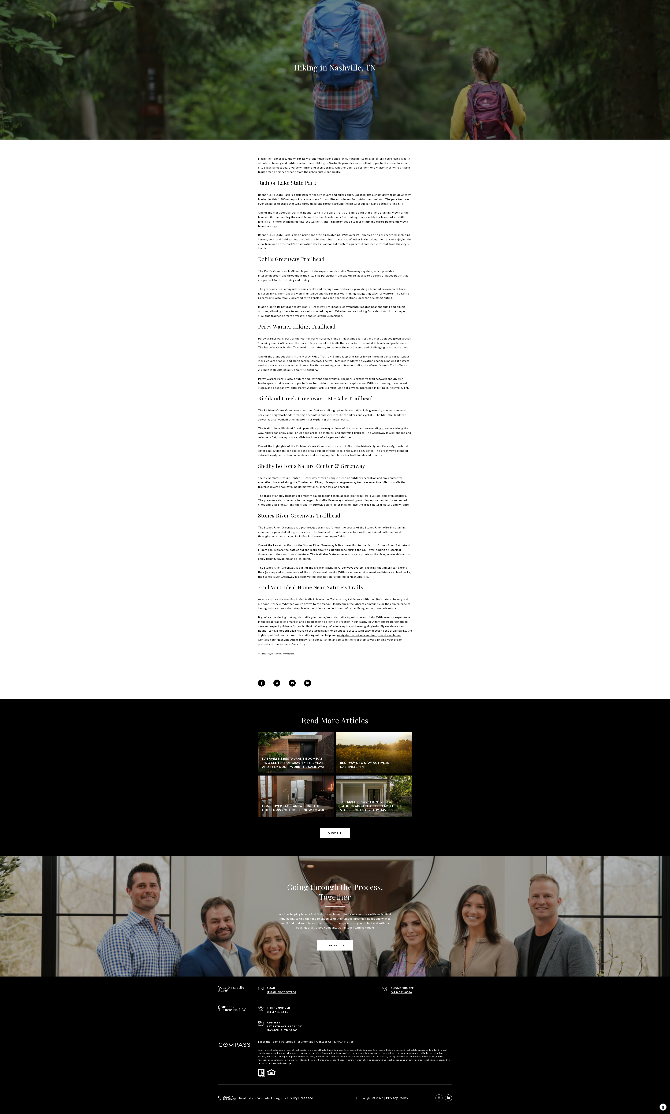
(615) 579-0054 (401, 992)
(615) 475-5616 (277, 1011)
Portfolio (287, 1041)
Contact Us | (324, 1041)
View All (335, 833)
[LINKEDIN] (448, 1097)
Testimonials (304, 1041)
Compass (368, 1050)
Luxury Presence (300, 1098)
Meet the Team (268, 1041)
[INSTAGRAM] (439, 1097)
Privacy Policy (397, 1098)
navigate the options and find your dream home (369, 635)
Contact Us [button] (335, 945)
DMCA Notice (344, 1041)
